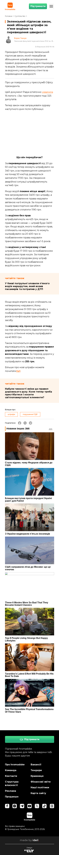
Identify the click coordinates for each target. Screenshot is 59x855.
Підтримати (38, 6)
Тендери (36, 770)
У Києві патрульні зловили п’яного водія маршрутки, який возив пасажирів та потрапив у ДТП (27, 286)
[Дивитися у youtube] (29, 806)
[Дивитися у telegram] (22, 806)
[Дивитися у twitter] (37, 806)
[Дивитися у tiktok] (44, 806)
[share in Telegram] (30, 423)
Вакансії (36, 764)
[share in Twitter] (25, 423)
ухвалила (47, 92)
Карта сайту (38, 793)
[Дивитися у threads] (52, 806)
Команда (10, 770)
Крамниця (37, 776)
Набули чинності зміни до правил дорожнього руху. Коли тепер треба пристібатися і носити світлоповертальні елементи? (28, 393)
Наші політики (40, 787)
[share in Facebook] (19, 423)
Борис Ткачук (20, 38)
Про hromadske (15, 764)
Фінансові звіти (41, 781)
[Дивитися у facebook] (7, 806)
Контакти (11, 776)
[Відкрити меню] (51, 6)
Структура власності (11, 783)
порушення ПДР (30, 414)
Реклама (10, 791)
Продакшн (11, 796)
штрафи (11, 414)
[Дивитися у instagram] (14, 806)
